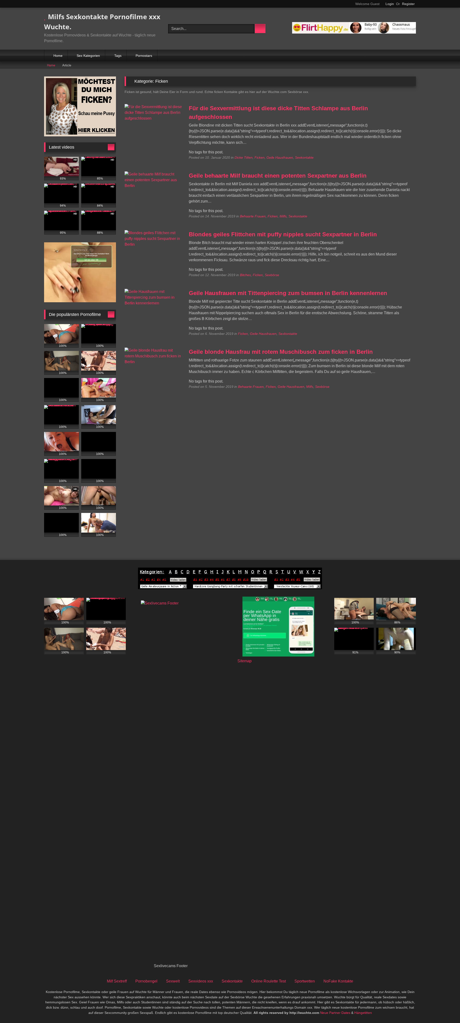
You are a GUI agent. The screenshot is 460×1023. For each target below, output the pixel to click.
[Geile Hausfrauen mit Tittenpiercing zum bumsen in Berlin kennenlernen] (154, 303)
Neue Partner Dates (335, 1013)
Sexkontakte (304, 157)
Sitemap (244, 661)
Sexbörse (272, 275)
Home (58, 56)
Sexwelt (173, 981)
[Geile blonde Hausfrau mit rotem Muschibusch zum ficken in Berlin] (154, 362)
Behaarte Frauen (253, 216)
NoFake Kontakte (338, 981)
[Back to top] (445, 1008)
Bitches (245, 275)
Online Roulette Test (268, 981)
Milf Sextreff (117, 981)
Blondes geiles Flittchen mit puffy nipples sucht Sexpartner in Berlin (283, 234)
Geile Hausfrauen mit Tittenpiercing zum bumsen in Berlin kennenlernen (288, 293)
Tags (117, 56)
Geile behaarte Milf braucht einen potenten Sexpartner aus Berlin (278, 175)
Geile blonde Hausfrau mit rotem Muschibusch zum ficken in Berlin (281, 352)
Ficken (259, 157)
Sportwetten (304, 981)
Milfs (283, 216)
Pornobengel (146, 981)
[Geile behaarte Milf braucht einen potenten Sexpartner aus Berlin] (154, 186)
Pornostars (144, 56)
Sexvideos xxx (200, 981)
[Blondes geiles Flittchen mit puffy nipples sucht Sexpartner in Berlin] (154, 244)
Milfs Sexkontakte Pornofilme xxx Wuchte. (102, 21)
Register (408, 4)
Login (389, 4)
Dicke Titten (244, 157)
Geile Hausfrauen (279, 157)
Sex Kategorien (88, 56)
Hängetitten (363, 1013)
